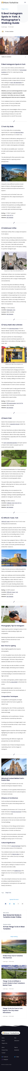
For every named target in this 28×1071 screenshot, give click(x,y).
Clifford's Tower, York (12, 592)
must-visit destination (16, 82)
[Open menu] (25, 2)
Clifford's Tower (5, 521)
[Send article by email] (22, 904)
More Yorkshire (9, 31)
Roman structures (16, 812)
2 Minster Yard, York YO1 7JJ (14, 503)
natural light (14, 682)
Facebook (5, 1056)
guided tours (17, 870)
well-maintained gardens (10, 443)
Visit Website (9, 217)
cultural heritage (15, 846)
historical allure (19, 132)
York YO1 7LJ (10, 215)
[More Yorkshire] (10, 2)
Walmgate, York (11, 310)
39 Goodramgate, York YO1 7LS (15, 403)
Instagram (5, 1059)
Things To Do (4, 9)
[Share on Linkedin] (14, 904)
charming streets (13, 328)
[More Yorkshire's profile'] (2, 31)
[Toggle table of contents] (25, 57)
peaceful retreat (14, 424)
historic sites (15, 854)
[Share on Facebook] (5, 904)
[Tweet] (9, 904)
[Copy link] (18, 904)
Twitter (17, 1056)
